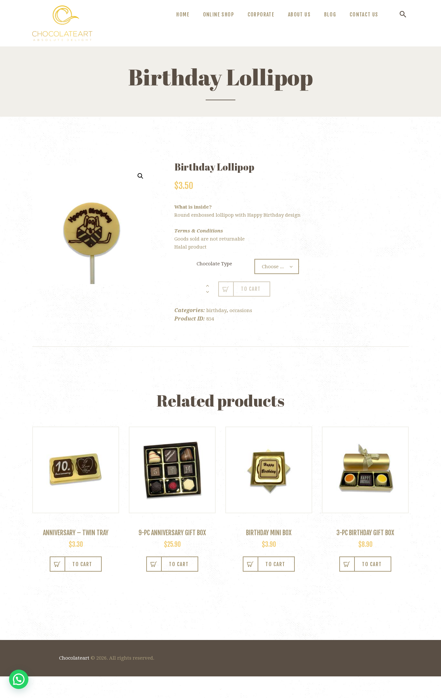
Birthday (216, 310)
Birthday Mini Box (269, 533)
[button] (140, 176)
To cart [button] (82, 564)
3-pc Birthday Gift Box (365, 533)
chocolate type (214, 264)
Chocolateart (74, 658)
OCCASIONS (241, 310)
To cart (251, 289)
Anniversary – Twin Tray (75, 533)
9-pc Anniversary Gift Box (172, 533)
